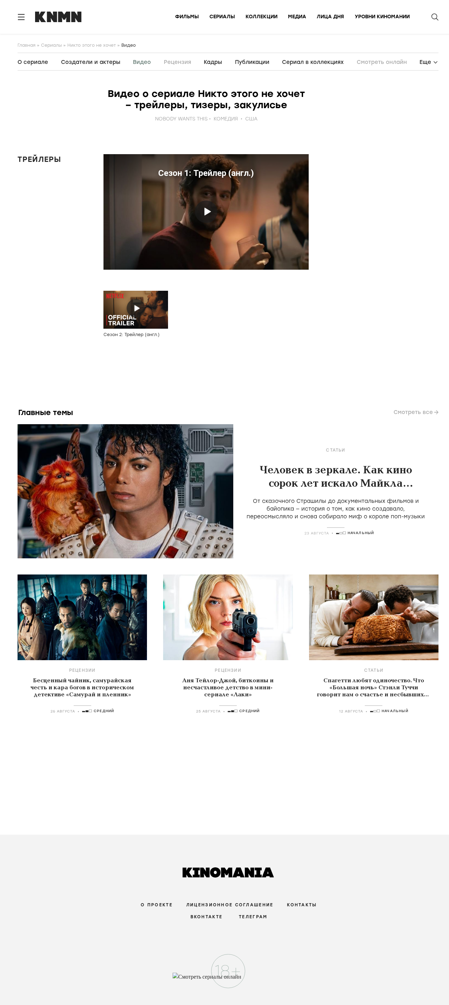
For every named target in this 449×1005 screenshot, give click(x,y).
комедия (226, 119)
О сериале (33, 62)
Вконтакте (206, 916)
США (251, 119)
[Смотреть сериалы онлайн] (225, 980)
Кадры (213, 62)
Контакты (302, 904)
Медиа (297, 17)
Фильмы (187, 17)
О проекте (157, 904)
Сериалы (222, 17)
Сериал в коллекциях (313, 62)
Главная (26, 45)
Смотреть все (413, 412)
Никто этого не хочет (91, 45)
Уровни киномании (382, 17)
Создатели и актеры (90, 62)
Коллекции (261, 17)
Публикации (252, 62)
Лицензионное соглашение (229, 904)
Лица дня (330, 17)
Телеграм (253, 916)
